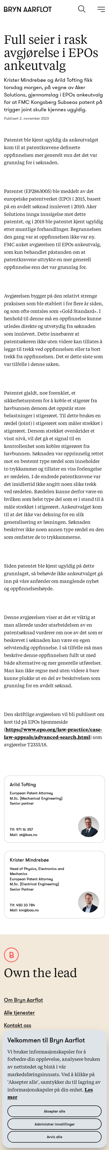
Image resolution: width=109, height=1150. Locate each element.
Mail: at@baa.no (23, 834)
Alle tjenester (19, 1012)
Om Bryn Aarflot (23, 1000)
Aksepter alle (54, 1111)
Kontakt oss (17, 1025)
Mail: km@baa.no (24, 910)
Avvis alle (54, 1136)
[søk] (82, 9)
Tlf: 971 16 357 (21, 829)
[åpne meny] (101, 9)
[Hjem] (28, 9)
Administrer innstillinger (55, 1124)
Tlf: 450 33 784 (22, 905)
